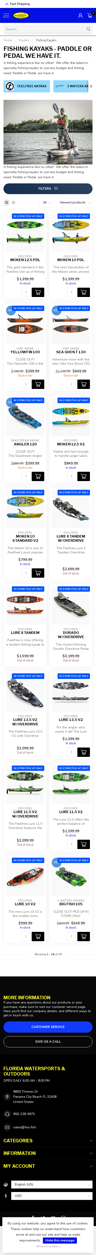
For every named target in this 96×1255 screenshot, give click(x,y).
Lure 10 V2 (25, 904)
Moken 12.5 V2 (71, 444)
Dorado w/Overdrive (71, 635)
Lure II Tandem (25, 633)
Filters (45, 188)
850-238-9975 (24, 1114)
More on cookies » (48, 1246)
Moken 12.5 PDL (25, 260)
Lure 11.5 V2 (70, 812)
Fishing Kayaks (46, 40)
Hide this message (59, 1240)
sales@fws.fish (24, 1127)
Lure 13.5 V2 (71, 720)
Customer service (48, 1027)
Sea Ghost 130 (71, 352)
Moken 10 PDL (70, 260)
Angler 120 (25, 444)
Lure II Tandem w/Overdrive (71, 538)
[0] (90, 15)
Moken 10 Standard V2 (25, 538)
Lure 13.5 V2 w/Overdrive (25, 722)
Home (7, 40)
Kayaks (24, 40)
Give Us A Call (48, 1041)
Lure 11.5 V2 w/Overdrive (25, 814)
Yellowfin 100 (25, 352)
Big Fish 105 (70, 904)
